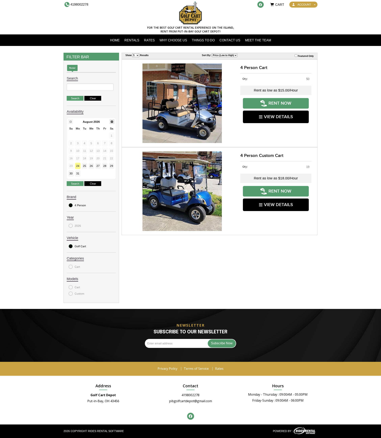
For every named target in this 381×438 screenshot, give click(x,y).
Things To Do (203, 40)
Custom (79, 293)
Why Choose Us (173, 40)
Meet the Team (258, 40)
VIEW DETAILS (278, 117)
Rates (149, 40)
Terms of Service (196, 368)
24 (77, 165)
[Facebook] (260, 4)
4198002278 (190, 395)
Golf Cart (80, 246)
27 (98, 165)
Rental (72, 68)
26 (91, 165)
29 (111, 165)
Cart (77, 266)
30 (71, 173)
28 (104, 165)
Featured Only (305, 56)
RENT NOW (279, 103)
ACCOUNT (304, 4)
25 (84, 165)
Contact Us (229, 40)
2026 (78, 225)
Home (115, 40)
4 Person (80, 205)
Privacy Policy (167, 368)
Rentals (131, 40)
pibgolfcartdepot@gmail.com (190, 401)
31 (77, 173)
